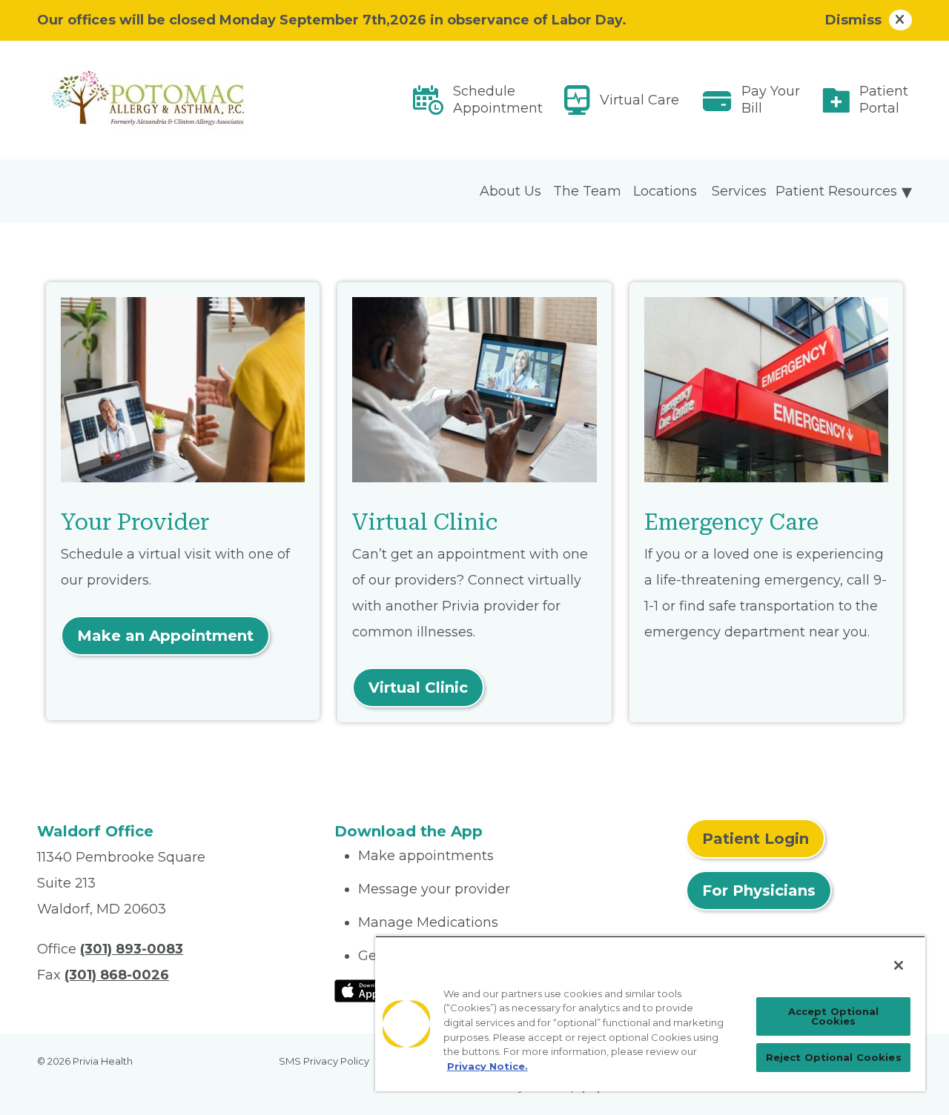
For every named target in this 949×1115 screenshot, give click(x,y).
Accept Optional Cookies (833, 1016)
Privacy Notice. (487, 1066)
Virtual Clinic (418, 687)
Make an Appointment (165, 636)
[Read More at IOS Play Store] (373, 990)
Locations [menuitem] (665, 191)
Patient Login (755, 839)
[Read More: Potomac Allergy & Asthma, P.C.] (177, 100)
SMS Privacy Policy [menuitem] (324, 1061)
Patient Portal (883, 99)
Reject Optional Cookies (834, 1057)
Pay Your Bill (770, 99)
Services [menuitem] (739, 191)
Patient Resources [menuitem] (836, 191)
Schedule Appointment (498, 99)
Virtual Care (639, 100)
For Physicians (759, 890)
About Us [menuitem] (510, 191)
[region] (650, 1013)
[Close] (898, 965)
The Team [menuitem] (587, 191)
